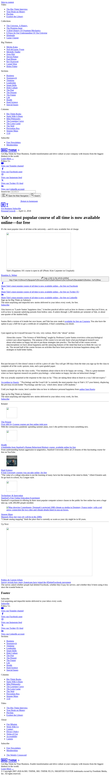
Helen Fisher (11, 66)
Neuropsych (11, 78)
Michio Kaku (12, 47)
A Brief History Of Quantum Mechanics (23, 30)
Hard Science (12, 102)
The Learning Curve (15, 121)
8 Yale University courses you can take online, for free (24, 472)
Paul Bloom (11, 59)
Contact (9, 729)
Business (10, 75)
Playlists (9, 14)
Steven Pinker (12, 57)
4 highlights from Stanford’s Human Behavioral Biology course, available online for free (38, 447)
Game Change (12, 38)
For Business (7, 208)
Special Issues (12, 105)
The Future (11, 95)
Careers (9, 739)
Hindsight (10, 35)
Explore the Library (14, 16)
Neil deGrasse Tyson (15, 49)
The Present (11, 92)
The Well (10, 126)
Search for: (5, 191)
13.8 (8, 133)
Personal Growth (8, 211)
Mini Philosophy (13, 119)
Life (8, 97)
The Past (10, 90)
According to (10, 382)
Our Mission (11, 724)
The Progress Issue (14, 28)
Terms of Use (12, 734)
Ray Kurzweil (12, 61)
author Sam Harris (87, 389)
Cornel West (11, 64)
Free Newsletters (13, 142)
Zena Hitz (10, 54)
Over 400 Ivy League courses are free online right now (24, 424)
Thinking (10, 80)
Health (9, 100)
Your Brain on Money (15, 12)
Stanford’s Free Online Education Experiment (20, 498)
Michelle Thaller (13, 52)
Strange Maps (12, 131)
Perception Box (13, 128)
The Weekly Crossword (16, 755)
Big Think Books (13, 114)
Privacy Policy (12, 731)
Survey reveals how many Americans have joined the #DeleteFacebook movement (36, 582)
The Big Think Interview (17, 9)
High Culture (12, 88)
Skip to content (7, 2)
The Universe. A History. (17, 26)
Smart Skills (11, 85)
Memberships (12, 145)
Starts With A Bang (14, 116)
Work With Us (12, 727)
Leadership (11, 83)
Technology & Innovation (12, 495)
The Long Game (13, 123)
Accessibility (11, 736)
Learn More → (7, 158)
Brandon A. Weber (9, 275)
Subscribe (17, 208)
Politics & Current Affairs (12, 580)
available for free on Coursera (77, 321)
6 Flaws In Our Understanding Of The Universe (26, 33)
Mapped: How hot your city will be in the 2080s (21, 517)
